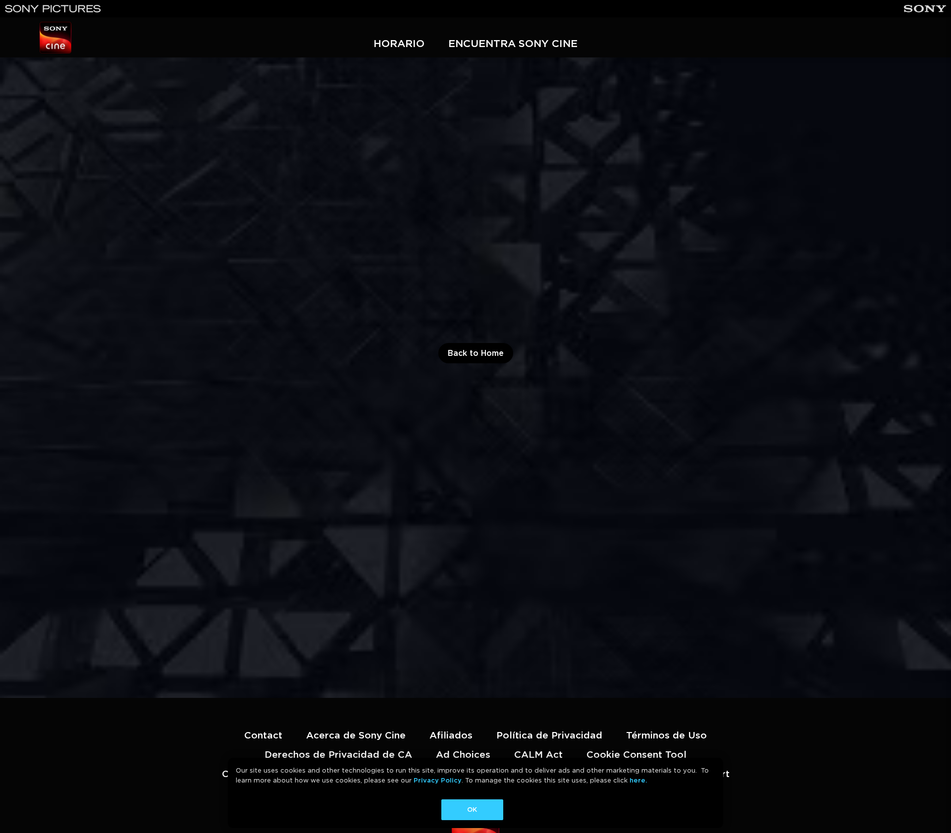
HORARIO (398, 43)
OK (472, 809)
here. (638, 780)
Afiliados (451, 735)
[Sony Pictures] (53, 8)
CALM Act (538, 754)
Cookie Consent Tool (636, 754)
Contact (263, 735)
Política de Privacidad (549, 735)
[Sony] (925, 8)
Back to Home (476, 353)
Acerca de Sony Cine (356, 735)
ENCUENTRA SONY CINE (513, 43)
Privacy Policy (438, 780)
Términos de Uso (666, 735)
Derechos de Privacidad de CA (338, 754)
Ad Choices (463, 754)
